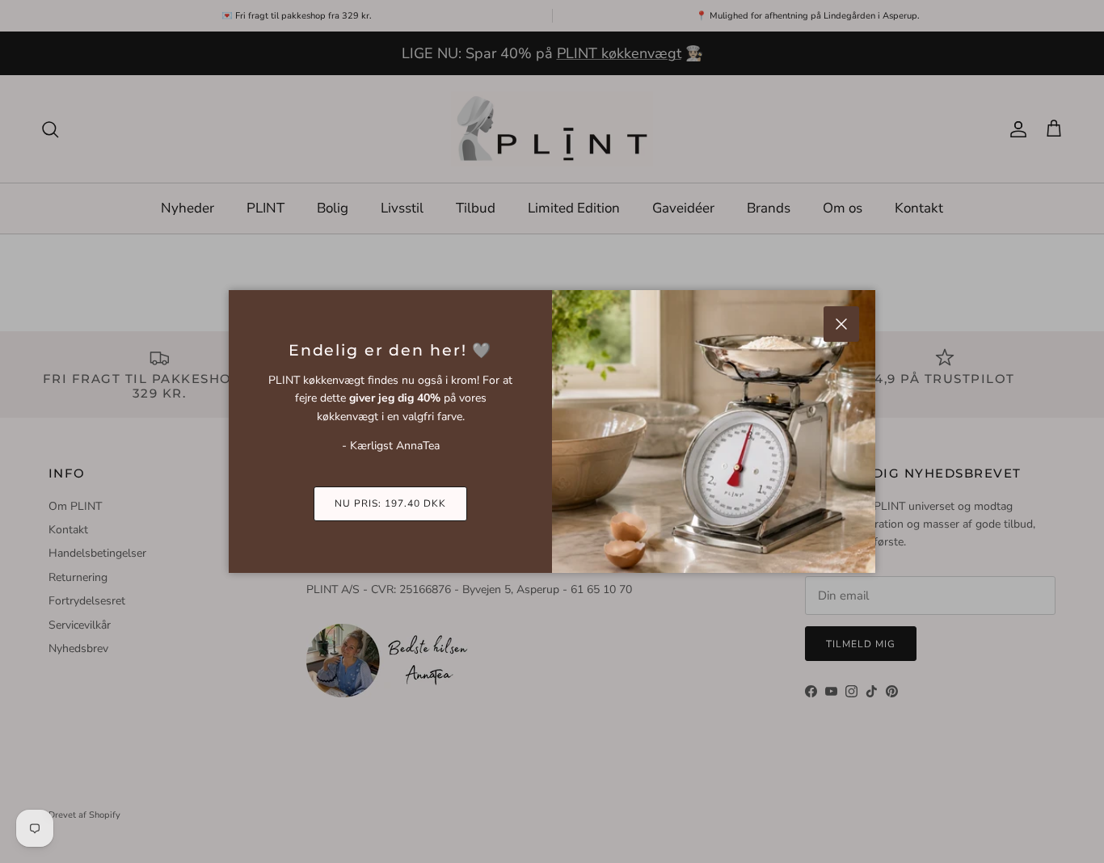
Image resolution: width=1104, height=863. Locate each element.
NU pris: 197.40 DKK (390, 503)
